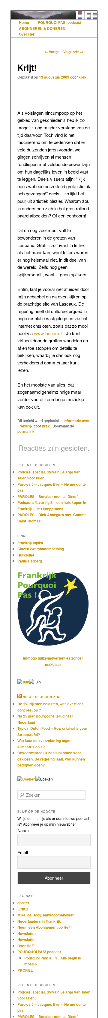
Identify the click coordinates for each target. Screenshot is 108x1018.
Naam (23, 830)
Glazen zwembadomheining (40, 548)
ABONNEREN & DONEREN (42, 28)
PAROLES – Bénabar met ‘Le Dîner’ (47, 496)
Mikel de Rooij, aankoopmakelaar (45, 915)
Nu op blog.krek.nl (42, 697)
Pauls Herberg (29, 561)
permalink (26, 431)
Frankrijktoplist (30, 542)
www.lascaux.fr (49, 333)
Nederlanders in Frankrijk (39, 921)
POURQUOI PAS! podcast (59, 22)
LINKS (22, 909)
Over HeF (27, 34)
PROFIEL (25, 970)
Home (24, 22)
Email (22, 853)
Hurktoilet (25, 555)
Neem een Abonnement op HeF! (44, 927)
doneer (23, 902)
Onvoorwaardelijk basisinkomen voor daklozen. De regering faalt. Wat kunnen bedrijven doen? (51, 759)
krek (82, 77)
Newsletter (26, 933)
